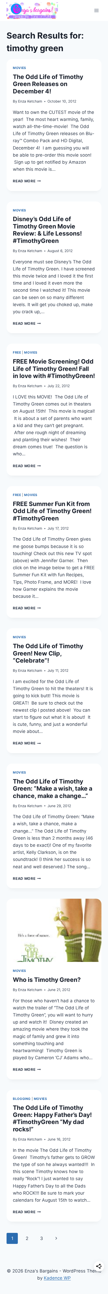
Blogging (22, 1099)
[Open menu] (96, 10)
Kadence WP (57, 1278)
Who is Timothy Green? (47, 979)
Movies (19, 68)
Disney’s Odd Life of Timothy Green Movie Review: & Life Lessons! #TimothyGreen (47, 229)
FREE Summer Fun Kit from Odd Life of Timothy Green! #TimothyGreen (52, 511)
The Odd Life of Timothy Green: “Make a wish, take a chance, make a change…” (52, 789)
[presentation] (54, 930)
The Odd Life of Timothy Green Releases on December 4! (48, 84)
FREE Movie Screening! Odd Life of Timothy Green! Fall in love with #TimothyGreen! (54, 369)
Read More (27, 181)
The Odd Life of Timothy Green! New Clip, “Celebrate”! (48, 653)
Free (17, 352)
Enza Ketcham (30, 101)
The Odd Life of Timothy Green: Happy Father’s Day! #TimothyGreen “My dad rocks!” (52, 1118)
